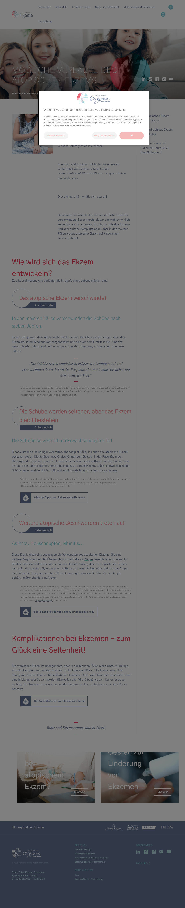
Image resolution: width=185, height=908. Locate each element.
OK (131, 135)
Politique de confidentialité (78, 126)
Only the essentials (104, 135)
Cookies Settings (56, 135)
